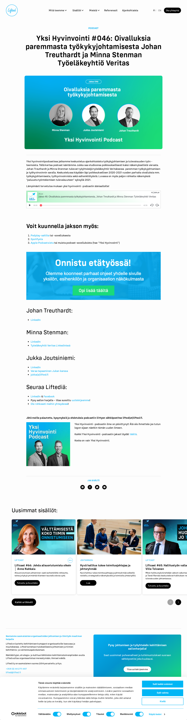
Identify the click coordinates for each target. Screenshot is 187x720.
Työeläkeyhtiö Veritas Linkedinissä (50, 345)
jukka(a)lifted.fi (39, 374)
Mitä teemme (57, 10)
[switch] (87, 714)
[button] (178, 602)
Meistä (93, 10)
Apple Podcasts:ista (42, 242)
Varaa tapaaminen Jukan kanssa (49, 371)
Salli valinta (162, 692)
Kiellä (163, 701)
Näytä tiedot (155, 714)
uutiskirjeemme (81, 400)
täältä (133, 434)
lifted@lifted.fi (13, 672)
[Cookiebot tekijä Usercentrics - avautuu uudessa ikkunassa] (19, 714)
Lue (88, 582)
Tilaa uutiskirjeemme (137, 669)
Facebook (49, 396)
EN (159, 10)
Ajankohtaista (130, 10)
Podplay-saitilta (40, 235)
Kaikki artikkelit (24, 602)
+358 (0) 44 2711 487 (16, 668)
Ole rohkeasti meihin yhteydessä (49, 404)
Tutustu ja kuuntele (27, 582)
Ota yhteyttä (172, 10)
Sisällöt (77, 10)
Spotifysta (37, 239)
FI (154, 10)
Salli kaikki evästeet (163, 684)
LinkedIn (36, 320)
